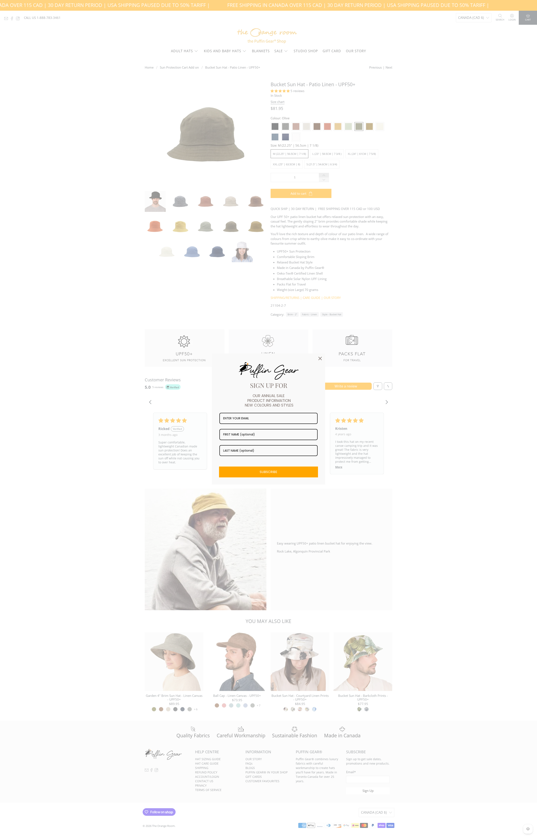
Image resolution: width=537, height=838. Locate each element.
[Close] (320, 358)
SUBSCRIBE (268, 471)
